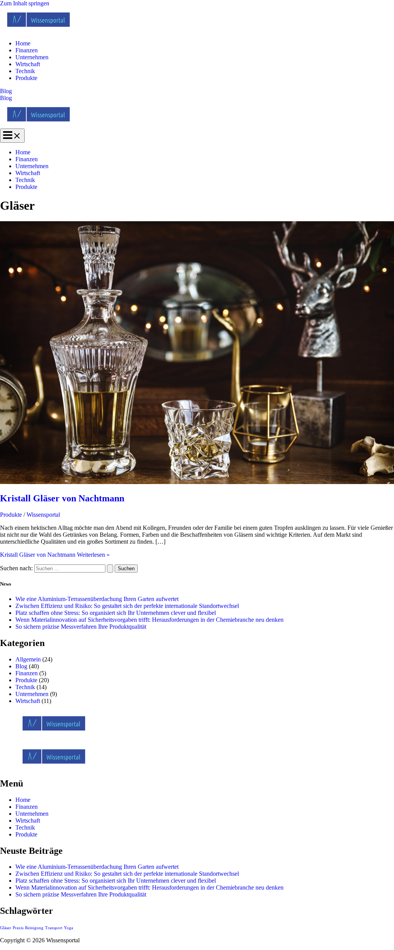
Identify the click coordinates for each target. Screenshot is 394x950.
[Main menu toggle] (12, 136)
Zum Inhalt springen (24, 3)
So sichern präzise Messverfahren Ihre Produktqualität (80, 626)
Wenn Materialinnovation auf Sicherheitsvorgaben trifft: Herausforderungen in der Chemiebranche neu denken (149, 619)
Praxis (18, 928)
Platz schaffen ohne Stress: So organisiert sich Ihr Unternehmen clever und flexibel (115, 612)
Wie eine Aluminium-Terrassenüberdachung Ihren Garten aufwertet (97, 599)
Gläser (5, 928)
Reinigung (34, 928)
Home (22, 43)
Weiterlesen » (55, 554)
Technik (25, 71)
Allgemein (28, 659)
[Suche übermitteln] (110, 568)
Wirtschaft (27, 64)
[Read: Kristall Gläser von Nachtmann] (197, 482)
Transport (53, 928)
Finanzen (26, 50)
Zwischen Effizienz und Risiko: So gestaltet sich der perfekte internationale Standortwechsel (127, 606)
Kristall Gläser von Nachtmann (62, 498)
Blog (6, 98)
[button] (197, 91)
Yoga (68, 928)
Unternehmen (31, 57)
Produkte (26, 78)
